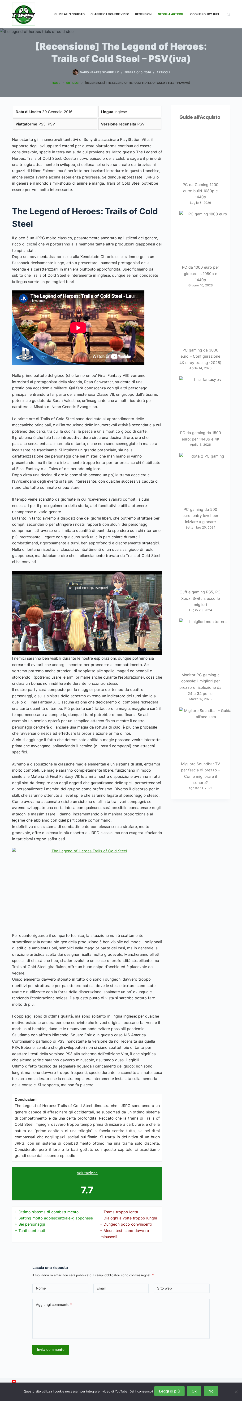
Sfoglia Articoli (171, 14)
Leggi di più (169, 1391)
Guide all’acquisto (69, 14)
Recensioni (143, 14)
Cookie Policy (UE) (204, 14)
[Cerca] (228, 14)
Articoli (163, 72)
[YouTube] (14, 1381)
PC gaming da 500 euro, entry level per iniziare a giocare (200, 515)
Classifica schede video (110, 14)
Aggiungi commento (54, 1304)
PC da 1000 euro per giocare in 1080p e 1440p (200, 273)
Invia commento (51, 1349)
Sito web (164, 1288)
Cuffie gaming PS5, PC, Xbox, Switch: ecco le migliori (200, 598)
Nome (41, 1288)
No (211, 1391)
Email (101, 1288)
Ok (194, 1391)
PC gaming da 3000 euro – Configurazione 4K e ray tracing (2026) (200, 356)
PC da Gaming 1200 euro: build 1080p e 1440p (200, 191)
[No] (236, 1391)
